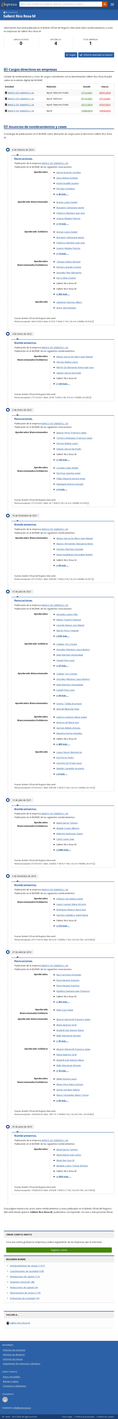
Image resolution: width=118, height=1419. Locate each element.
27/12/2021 (86, 92)
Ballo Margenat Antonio (68, 1035)
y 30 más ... (62, 1100)
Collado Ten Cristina (66, 644)
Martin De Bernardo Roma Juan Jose (75, 367)
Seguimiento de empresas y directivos (21, 1363)
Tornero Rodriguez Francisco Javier (74, 437)
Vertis (7, 1416)
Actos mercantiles (11, 1376)
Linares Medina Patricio (68, 218)
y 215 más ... (63, 925)
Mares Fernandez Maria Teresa (72, 1095)
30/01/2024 (105, 92)
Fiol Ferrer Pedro (65, 757)
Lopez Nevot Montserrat (69, 752)
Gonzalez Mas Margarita (68, 272)
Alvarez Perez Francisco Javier (71, 432)
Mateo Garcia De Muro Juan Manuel (74, 356)
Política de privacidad (84, 1416)
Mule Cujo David (64, 1009)
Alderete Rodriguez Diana (69, 833)
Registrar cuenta (59, 1250)
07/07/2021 (105, 104)
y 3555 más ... (63, 1176)
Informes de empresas (14, 1350)
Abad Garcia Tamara (67, 822)
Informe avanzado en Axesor (97, 54)
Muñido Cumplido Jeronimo (70, 768)
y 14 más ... (62, 253)
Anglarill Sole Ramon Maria (70, 1030)
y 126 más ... (63, 459)
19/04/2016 (105, 110)
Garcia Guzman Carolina (68, 172)
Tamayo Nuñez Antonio (68, 261)
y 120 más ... (63, 383)
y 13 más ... (62, 223)
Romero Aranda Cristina (68, 267)
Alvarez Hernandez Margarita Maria (74, 543)
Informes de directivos (14, 1354)
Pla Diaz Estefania (65, 188)
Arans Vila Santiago (66, 307)
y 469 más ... (63, 744)
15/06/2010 (86, 110)
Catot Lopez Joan (65, 839)
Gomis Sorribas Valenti (68, 1089)
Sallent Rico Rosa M (20, 1322)
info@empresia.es (22, 1407)
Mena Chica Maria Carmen (69, 1084)
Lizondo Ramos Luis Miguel (70, 625)
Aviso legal (67, 1416)
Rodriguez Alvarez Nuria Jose (71, 909)
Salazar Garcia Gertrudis (68, 372)
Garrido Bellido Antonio (68, 727)
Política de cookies (106, 1416)
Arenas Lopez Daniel (66, 202)
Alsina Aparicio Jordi (66, 1024)
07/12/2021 (86, 98)
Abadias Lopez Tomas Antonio (72, 1165)
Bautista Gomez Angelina (69, 733)
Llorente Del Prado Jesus (69, 763)
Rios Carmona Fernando (68, 974)
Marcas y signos (11, 1381)
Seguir (72, 54)
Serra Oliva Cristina (66, 277)
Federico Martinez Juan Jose (70, 213)
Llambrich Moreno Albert (69, 302)
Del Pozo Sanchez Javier (68, 473)
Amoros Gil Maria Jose (67, 722)
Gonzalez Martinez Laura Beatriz (73, 649)
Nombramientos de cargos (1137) (27, 1265)
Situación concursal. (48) (22, 1281)
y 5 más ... (61, 489)
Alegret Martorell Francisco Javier (73, 1019)
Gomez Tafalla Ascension (69, 703)
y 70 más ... (62, 1041)
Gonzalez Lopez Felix (67, 614)
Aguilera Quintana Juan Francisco (73, 991)
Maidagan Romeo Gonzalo (69, 483)
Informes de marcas (13, 1359)
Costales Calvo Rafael (67, 467)
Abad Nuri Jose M (65, 1160)
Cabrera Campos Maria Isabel (71, 717)
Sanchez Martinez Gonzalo (69, 549)
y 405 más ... (63, 294)
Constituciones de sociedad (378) (27, 1271)
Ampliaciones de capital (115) (25, 1276)
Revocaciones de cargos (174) (25, 1292)
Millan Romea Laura (66, 1078)
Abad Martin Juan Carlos (68, 1154)
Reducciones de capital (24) (24, 1287)
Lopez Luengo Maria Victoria (71, 904)
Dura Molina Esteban (67, 177)
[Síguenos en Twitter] (5, 1400)
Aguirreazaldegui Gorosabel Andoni (74, 554)
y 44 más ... (62, 695)
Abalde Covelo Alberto (67, 828)
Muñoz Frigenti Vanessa (68, 619)
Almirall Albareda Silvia (67, 708)
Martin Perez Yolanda (67, 630)
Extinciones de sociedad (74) (24, 1298)
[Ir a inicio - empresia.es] (9, 4)
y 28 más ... (62, 565)
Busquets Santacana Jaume (70, 207)
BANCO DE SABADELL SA (21, 92)
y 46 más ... (62, 194)
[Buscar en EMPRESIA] (104, 4)
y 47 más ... (62, 665)
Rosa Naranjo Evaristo (67, 980)
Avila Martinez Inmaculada (69, 654)
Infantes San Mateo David (69, 898)
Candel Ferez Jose (65, 660)
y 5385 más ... (63, 849)
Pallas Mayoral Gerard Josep (70, 478)
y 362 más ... (63, 1001)
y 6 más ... (61, 773)
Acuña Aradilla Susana (67, 183)
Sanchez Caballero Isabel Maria (72, 915)
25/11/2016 (86, 104)
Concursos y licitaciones (14, 1386)
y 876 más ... (63, 635)
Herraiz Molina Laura (67, 361)
